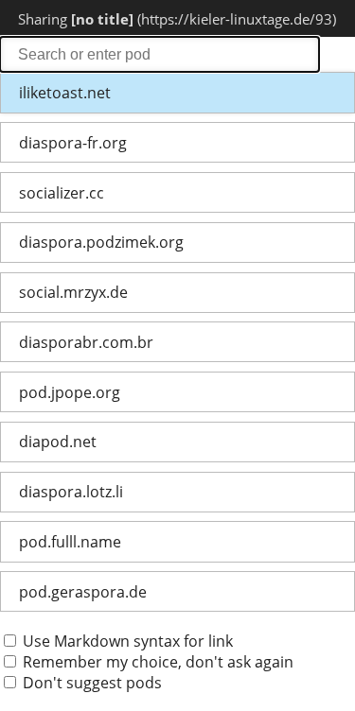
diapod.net (58, 441)
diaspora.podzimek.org (101, 242)
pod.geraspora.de (83, 591)
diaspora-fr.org (73, 142)
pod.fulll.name (70, 541)
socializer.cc (61, 192)
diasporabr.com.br (86, 342)
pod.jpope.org (69, 392)
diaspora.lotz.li (71, 491)
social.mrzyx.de (73, 292)
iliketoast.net (65, 92)
